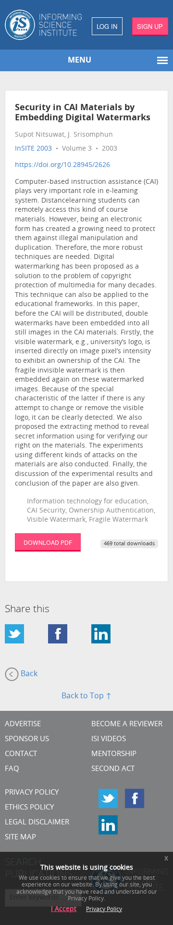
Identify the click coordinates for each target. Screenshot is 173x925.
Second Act (113, 769)
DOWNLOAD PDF (48, 542)
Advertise (23, 724)
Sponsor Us (27, 739)
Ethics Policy (29, 807)
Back (28, 674)
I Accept (63, 909)
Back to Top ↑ (86, 696)
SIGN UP (150, 26)
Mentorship (113, 754)
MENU (79, 60)
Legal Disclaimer (37, 822)
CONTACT (21, 754)
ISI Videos (108, 739)
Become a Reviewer (126, 724)
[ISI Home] (43, 25)
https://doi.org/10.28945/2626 (62, 165)
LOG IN (107, 26)
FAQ (12, 769)
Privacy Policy (32, 793)
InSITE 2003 (33, 149)
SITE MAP (20, 837)
